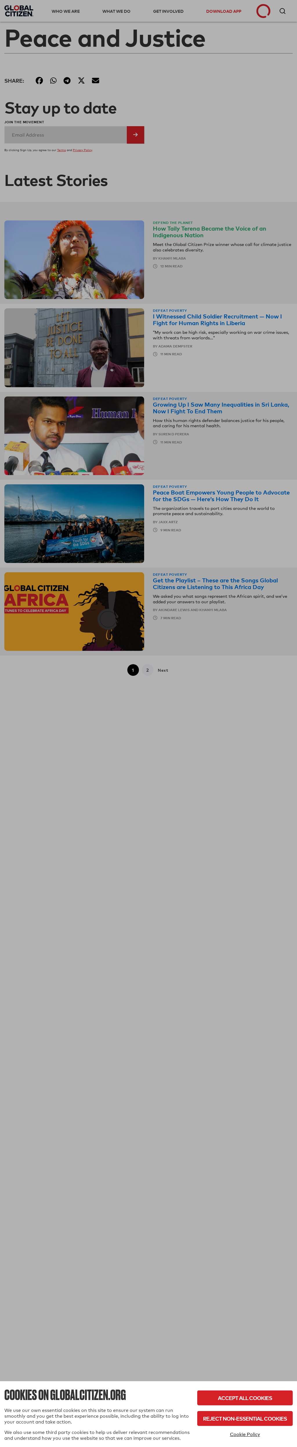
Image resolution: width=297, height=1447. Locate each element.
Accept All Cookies (245, 1397)
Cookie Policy (245, 1434)
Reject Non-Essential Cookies (245, 1418)
